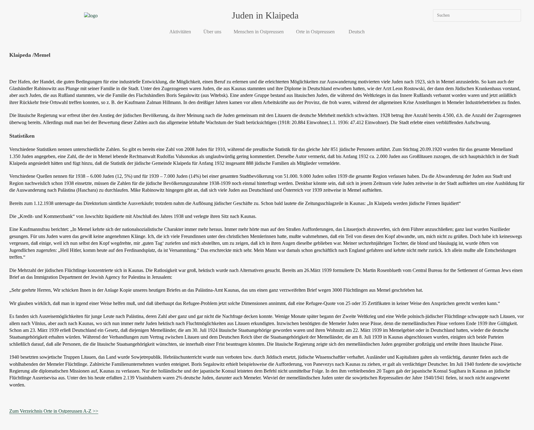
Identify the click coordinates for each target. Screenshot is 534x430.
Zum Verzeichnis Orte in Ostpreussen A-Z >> (53, 411)
